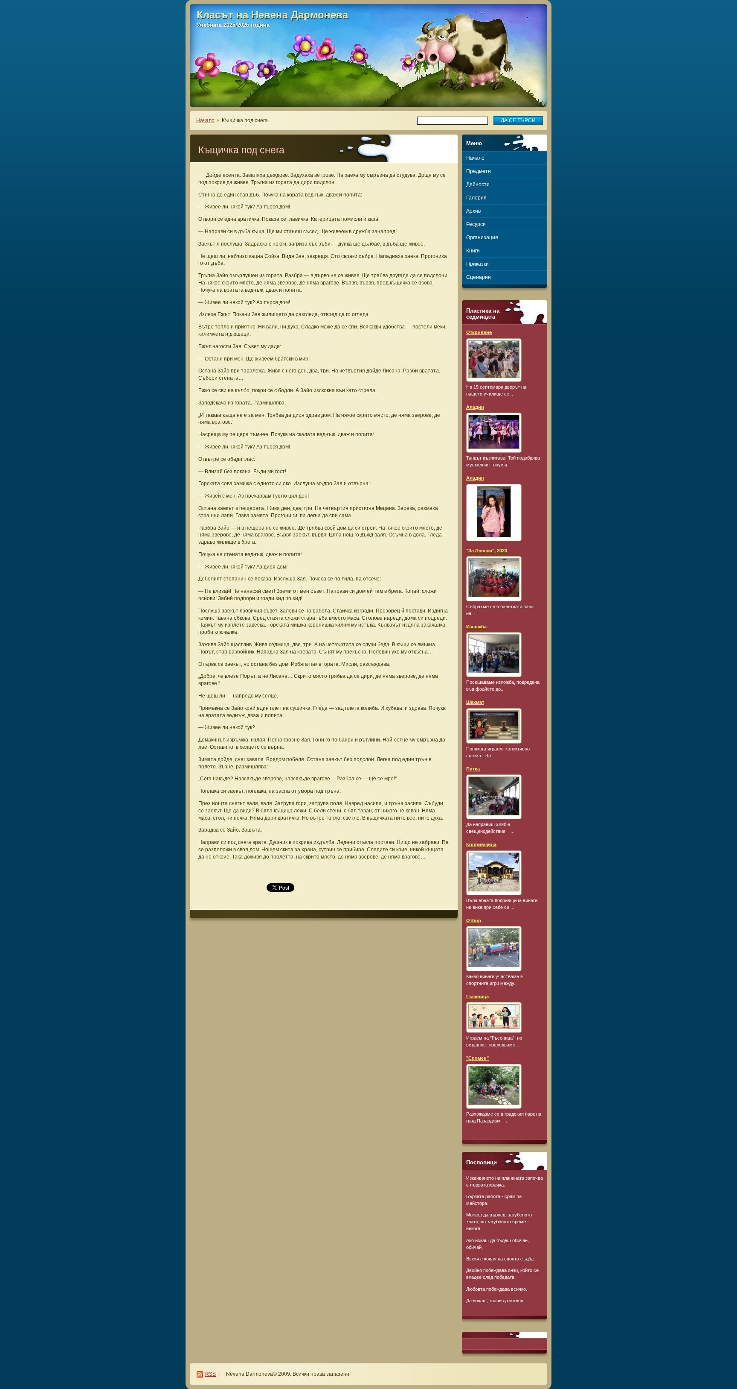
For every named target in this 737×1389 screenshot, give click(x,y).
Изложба (476, 626)
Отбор (473, 920)
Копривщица (481, 844)
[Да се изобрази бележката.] (493, 360)
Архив (473, 211)
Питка (473, 768)
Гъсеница (477, 996)
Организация (482, 237)
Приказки (477, 264)
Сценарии (478, 277)
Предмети (478, 171)
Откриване (479, 332)
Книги (473, 251)
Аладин (475, 407)
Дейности (478, 185)
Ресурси (476, 224)
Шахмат (475, 702)
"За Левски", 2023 (486, 550)
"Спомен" (477, 1058)
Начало (205, 120)
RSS (210, 1374)
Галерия (476, 198)
